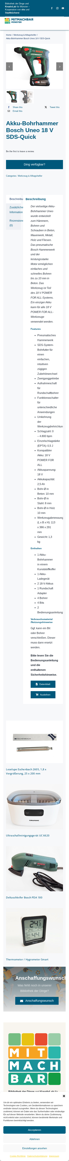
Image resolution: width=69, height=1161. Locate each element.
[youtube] (63, 8)
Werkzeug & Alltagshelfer (30, 176)
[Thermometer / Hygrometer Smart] (34, 930)
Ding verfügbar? (34, 164)
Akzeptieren (34, 1130)
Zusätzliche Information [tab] (15, 210)
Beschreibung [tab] (15, 199)
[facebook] (52, 8)
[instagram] (57, 8)
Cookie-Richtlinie (18, 1156)
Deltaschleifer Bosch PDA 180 (24, 897)
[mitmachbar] (34, 1034)
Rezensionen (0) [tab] (15, 223)
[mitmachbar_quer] (19, 18)
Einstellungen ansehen (34, 1148)
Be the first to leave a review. (20, 151)
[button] (64, 1096)
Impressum (54, 1156)
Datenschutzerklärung (37, 1156)
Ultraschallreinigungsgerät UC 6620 (27, 835)
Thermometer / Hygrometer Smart (27, 959)
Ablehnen (34, 1139)
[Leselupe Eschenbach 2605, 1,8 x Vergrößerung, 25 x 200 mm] (34, 742)
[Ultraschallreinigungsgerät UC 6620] (34, 806)
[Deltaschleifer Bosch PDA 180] (34, 868)
